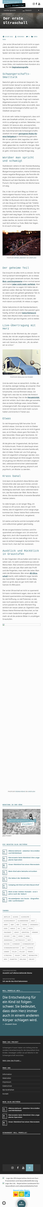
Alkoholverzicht (9, 921)
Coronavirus (34, 924)
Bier (18, 924)
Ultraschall (8, 955)
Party (29, 940)
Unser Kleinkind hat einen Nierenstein (24, 864)
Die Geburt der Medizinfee (19, 878)
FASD (24, 928)
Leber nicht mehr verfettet (23, 284)
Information (7, 1074)
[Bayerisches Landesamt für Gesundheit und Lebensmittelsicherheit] (21, 1184)
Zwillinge (23, 959)
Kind (14, 936)
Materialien (7, 1078)
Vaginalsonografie (20, 67)
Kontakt (5, 1094)
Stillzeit (22, 951)
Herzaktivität (33, 397)
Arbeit (6, 924)
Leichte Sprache (10, 10)
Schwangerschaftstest (11, 948)
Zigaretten (13, 959)
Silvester (30, 948)
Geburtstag (25, 932)
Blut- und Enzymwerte (12, 281)
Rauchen (6, 944)
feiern (31, 928)
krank (28, 936)
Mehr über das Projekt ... (12, 1060)
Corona (24, 924)
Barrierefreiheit (8, 1090)
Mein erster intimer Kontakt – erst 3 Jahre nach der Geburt (22, 893)
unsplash (32, 258)
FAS (19, 928)
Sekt (23, 948)
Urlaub (17, 955)
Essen (5, 928)
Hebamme (35, 932)
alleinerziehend (23, 921)
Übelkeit (31, 959)
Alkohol (15, 917)
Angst (33, 921)
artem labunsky (20, 258)
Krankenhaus (8, 940)
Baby (12, 924)
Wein (5, 959)
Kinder (20, 936)
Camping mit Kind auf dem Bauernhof (23, 885)
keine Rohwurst (29, 313)
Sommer (6, 951)
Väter (24, 955)
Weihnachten (33, 955)
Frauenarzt (7, 932)
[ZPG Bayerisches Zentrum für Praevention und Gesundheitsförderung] (21, 1179)
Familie (12, 928)
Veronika (20, 37)
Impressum (7, 1082)
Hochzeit (7, 936)
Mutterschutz (20, 940)
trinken (30, 951)
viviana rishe (20, 791)
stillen (14, 951)
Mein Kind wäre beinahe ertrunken (22, 871)
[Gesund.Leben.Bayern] (21, 1193)
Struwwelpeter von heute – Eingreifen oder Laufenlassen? (23, 899)
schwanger (16, 944)
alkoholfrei (25, 917)
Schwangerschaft (28, 944)
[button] (4, 1203)
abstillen (7, 917)
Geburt (16, 932)
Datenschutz (7, 1086)
